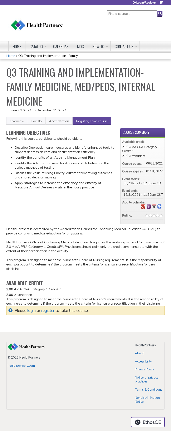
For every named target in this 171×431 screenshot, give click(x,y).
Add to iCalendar (154, 206)
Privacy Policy (144, 369)
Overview (17, 121)
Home (17, 46)
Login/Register (146, 2)
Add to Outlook (159, 206)
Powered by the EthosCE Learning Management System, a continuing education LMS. (148, 422)
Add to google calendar (143, 206)
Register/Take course (92, 121)
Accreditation (59, 121)
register (47, 310)
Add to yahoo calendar (149, 206)
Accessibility (143, 361)
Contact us (124, 46)
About (139, 353)
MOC (80, 46)
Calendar (61, 46)
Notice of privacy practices (146, 379)
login (31, 310)
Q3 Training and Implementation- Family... (49, 56)
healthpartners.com (21, 365)
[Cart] (161, 4)
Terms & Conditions (148, 389)
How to (98, 46)
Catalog (36, 46)
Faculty (36, 121)
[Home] (37, 21)
